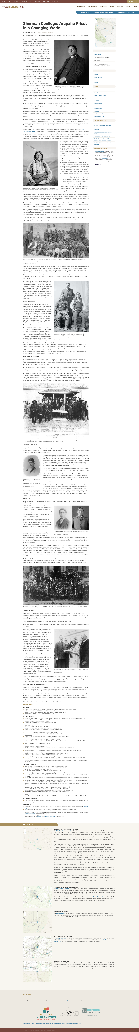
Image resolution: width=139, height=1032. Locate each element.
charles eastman (97, 106)
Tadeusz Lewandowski (30, 32)
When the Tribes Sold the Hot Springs (102, 136)
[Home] (16, 7)
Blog (135, 7)
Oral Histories (92, 7)
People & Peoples (98, 77)
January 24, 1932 (98, 63)
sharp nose (96, 100)
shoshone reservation (99, 114)
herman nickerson (98, 108)
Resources (24, 1)
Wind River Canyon (61, 961)
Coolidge (39, 816)
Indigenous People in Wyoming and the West (103, 12)
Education (120, 7)
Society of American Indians (51, 816)
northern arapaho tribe (99, 90)
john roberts (97, 92)
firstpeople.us (41, 818)
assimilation (96, 111)
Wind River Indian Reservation (66, 829)
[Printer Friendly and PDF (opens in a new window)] (98, 164)
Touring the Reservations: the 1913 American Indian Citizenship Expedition (102, 139)
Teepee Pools (57, 941)
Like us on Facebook (34, 1)
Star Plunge (106, 940)
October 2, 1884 (97, 54)
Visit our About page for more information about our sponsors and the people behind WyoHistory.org (52, 1023)
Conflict (96, 74)
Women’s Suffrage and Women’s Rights (126, 12)
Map (48, 1)
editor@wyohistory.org (63, 1000)
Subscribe (16, 1)
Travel (128, 7)
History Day (55, 1)
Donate (131, 1)
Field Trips (103, 7)
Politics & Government (99, 80)
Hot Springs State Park (63, 936)
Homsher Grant (104, 158)
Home (3, 1)
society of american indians (100, 95)
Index (43, 1)
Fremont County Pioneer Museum (97, 897)
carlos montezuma (98, 103)
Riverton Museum (61, 912)
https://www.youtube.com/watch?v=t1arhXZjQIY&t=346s (65, 802)
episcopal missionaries (99, 98)
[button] (104, 28)
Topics (112, 7)
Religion (96, 82)
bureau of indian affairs (99, 116)
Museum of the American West (66, 887)
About (9, 1)
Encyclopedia (81, 7)
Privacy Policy (51, 1030)
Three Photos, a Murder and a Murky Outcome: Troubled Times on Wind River (102, 124)
